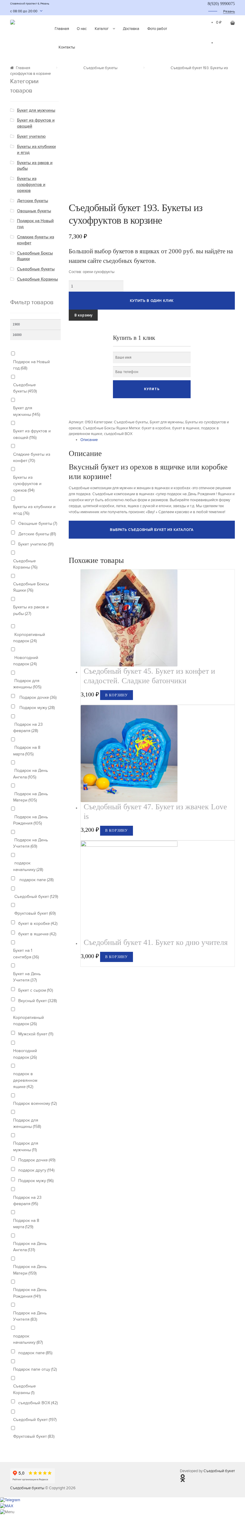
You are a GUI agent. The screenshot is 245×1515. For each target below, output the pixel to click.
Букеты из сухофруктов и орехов (31, 184)
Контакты (67, 47)
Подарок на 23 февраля (28, 727)
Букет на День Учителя (27, 977)
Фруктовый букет (34, 913)
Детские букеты (32, 200)
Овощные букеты (34, 210)
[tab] (157, 440)
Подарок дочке (37, 697)
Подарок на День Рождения (30, 820)
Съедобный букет (35, 896)
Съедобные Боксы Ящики (105, 428)
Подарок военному (35, 1103)
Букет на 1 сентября (26, 953)
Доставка (131, 28)
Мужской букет (35, 1034)
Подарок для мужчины (25, 1146)
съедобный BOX (118, 433)
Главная (62, 28)
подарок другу (36, 1170)
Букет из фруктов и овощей (32, 434)
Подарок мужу (36, 707)
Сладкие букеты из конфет (31, 457)
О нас (82, 28)
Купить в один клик (151, 301)
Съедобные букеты (100, 68)
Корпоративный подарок (29, 637)
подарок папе (35, 879)
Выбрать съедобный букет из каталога (152, 530)
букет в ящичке (185, 428)
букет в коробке (156, 428)
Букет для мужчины (166, 422)
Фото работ (157, 28)
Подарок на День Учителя (30, 843)
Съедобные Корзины (37, 279)
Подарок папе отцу (35, 1369)
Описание (89, 439)
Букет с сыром (35, 990)
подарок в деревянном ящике (25, 1080)
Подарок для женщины (27, 684)
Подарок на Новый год (31, 365)
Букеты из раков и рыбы (31, 610)
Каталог (102, 28)
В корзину (83, 315)
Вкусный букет (37, 1000)
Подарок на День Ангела (30, 773)
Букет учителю (31, 136)
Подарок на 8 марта (26, 750)
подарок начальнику (28, 866)
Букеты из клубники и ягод (34, 510)
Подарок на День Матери (30, 797)
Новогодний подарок (25, 660)
